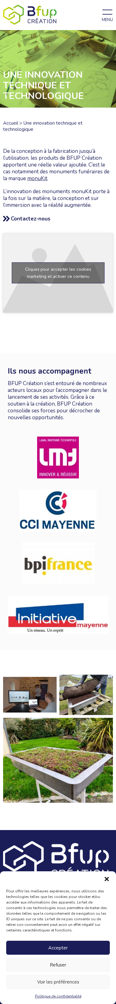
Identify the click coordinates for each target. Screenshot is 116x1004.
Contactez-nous (30, 218)
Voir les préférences (58, 982)
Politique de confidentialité (58, 996)
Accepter (58, 948)
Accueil (10, 123)
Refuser (58, 965)
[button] (107, 879)
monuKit (37, 178)
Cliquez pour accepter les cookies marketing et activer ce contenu (58, 272)
